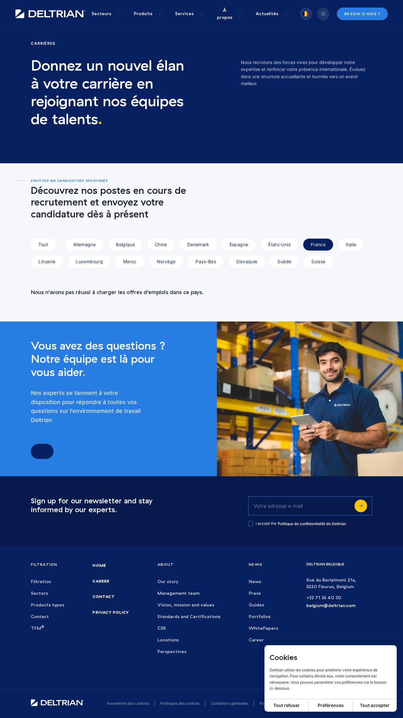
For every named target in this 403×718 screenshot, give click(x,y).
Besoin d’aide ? (362, 13)
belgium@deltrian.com (330, 605)
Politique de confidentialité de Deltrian (312, 523)
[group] (106, 13)
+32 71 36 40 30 (323, 597)
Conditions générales (229, 703)
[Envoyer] (361, 506)
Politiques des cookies (180, 703)
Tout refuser (286, 705)
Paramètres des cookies (128, 703)
